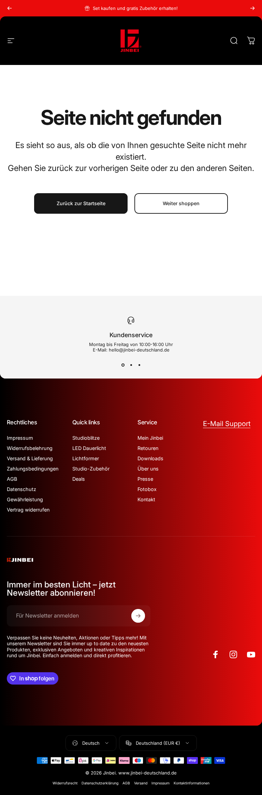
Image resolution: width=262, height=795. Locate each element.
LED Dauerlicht (89, 448)
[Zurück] (9, 8)
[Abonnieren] (138, 616)
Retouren (147, 448)
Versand (140, 783)
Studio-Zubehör (91, 469)
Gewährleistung (25, 499)
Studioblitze (86, 438)
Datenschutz (21, 489)
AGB (12, 479)
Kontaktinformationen (191, 783)
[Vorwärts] (252, 8)
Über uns (148, 469)
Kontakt (146, 499)
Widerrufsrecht (65, 783)
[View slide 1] (123, 365)
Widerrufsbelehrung (30, 448)
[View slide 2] (131, 365)
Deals (78, 479)
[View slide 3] (139, 365)
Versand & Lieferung (30, 458)
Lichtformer (85, 458)
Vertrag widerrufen (28, 510)
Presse (145, 479)
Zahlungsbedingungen (32, 469)
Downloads (150, 458)
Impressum (20, 438)
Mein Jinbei (150, 438)
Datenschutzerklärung (100, 783)
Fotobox (147, 489)
